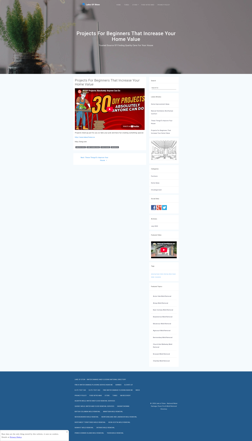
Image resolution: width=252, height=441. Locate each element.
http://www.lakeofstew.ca (85, 137)
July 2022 (154, 226)
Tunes (126, 5)
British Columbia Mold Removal (87, 411)
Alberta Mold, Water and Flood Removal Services (95, 401)
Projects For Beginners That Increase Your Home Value (161, 132)
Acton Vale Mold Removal (162, 296)
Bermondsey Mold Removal (162, 337)
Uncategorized (156, 190)
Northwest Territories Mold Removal (90, 422)
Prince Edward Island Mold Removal (89, 433)
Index (138, 390)
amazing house (80, 147)
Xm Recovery (125, 395)
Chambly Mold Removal (161, 361)
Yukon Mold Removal (115, 433)
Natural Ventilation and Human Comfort (162, 112)
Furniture (154, 176)
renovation (115, 147)
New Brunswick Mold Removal (87, 417)
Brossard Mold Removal (161, 354)
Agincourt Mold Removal (161, 330)
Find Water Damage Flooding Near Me (118, 390)
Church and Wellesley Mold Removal (162, 345)
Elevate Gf (128, 385)
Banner (118, 385)
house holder (105, 147)
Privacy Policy (164, 5)
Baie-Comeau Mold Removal (163, 310)
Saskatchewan (123, 406)
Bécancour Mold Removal (162, 323)
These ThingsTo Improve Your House (161, 122)
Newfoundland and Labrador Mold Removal (119, 417)
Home (118, 5)
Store (134, 5)
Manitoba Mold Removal (113, 411)
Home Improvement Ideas (160, 104)
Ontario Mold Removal (105, 427)
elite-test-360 (94, 390)
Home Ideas (155, 183)
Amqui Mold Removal (160, 303)
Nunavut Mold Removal (84, 427)
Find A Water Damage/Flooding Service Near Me (94, 385)
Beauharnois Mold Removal (162, 317)
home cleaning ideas (93, 147)
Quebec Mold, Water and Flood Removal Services (94, 406)
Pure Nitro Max (147, 5)
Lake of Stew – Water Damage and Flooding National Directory (100, 379)
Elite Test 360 (80, 390)
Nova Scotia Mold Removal (119, 422)
